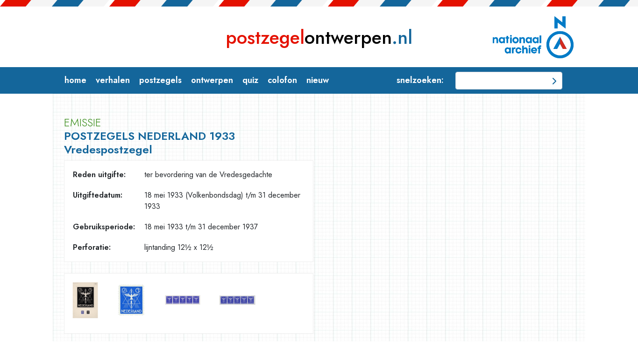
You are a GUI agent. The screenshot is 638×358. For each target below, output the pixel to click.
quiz (250, 80)
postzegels (160, 80)
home (75, 80)
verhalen (113, 80)
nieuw (317, 80)
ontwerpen (319, 37)
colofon (282, 80)
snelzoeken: (420, 80)
